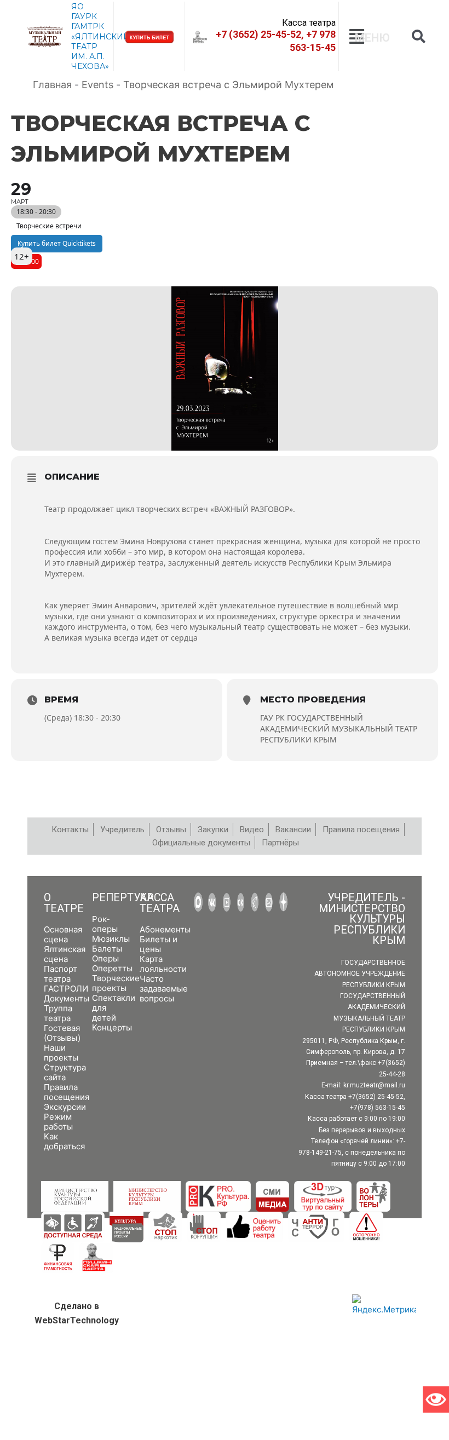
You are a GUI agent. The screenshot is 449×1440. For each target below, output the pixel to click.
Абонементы (165, 929)
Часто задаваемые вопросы (164, 989)
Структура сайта (65, 1072)
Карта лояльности (163, 964)
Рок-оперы (105, 924)
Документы (66, 998)
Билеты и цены (158, 944)
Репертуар (123, 897)
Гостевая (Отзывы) (62, 1033)
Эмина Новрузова (153, 541)
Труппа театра (58, 1013)
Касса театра (160, 903)
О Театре (64, 903)
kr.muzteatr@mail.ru (374, 1085)
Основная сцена (63, 934)
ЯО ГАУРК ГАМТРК (87, 16)
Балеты (107, 948)
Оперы (105, 958)
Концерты (112, 1027)
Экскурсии (65, 1107)
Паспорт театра (60, 974)
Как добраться (64, 1141)
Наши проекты (61, 1052)
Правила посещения (66, 1092)
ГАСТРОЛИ (66, 988)
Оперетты (112, 968)
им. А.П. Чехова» (90, 61)
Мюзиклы (111, 939)
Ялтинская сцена (64, 954)
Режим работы (58, 1121)
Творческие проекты (116, 983)
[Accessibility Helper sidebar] (436, 1399)
